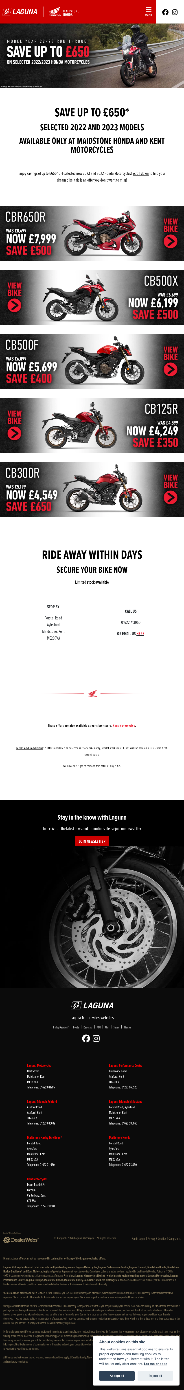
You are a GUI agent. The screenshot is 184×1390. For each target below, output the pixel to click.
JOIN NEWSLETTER (92, 841)
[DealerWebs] (21, 1240)
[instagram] (175, 11)
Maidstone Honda (120, 1137)
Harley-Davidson (61, 1027)
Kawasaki (87, 1027)
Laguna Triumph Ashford (42, 1101)
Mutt (107, 1027)
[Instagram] (97, 1038)
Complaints (175, 1238)
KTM (99, 1027)
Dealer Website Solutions (12, 1232)
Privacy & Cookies (157, 1238)
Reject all (155, 1375)
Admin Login (138, 1238)
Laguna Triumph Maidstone (125, 1101)
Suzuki (116, 1027)
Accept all (117, 1375)
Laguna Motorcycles (39, 1065)
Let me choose (155, 1364)
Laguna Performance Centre (125, 1065)
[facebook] (165, 11)
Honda (76, 1027)
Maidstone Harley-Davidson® (44, 1137)
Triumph (127, 1027)
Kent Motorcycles (37, 1179)
